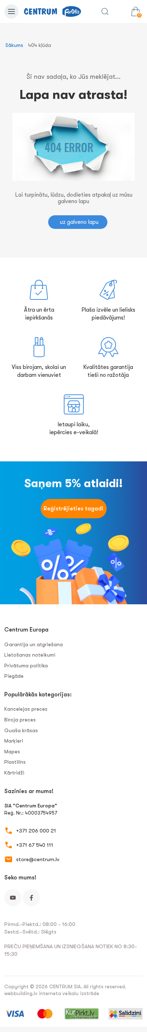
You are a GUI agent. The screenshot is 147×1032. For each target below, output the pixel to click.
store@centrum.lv (37, 859)
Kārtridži (14, 773)
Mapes (12, 751)
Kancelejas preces (25, 709)
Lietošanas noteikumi (29, 655)
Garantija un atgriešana (33, 644)
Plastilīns (15, 762)
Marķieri (13, 741)
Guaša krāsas (21, 730)
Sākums (14, 45)
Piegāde (14, 676)
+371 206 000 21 (36, 830)
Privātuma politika (26, 665)
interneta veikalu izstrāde (69, 993)
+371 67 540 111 (34, 845)
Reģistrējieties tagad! (73, 508)
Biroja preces (20, 720)
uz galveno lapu (79, 222)
